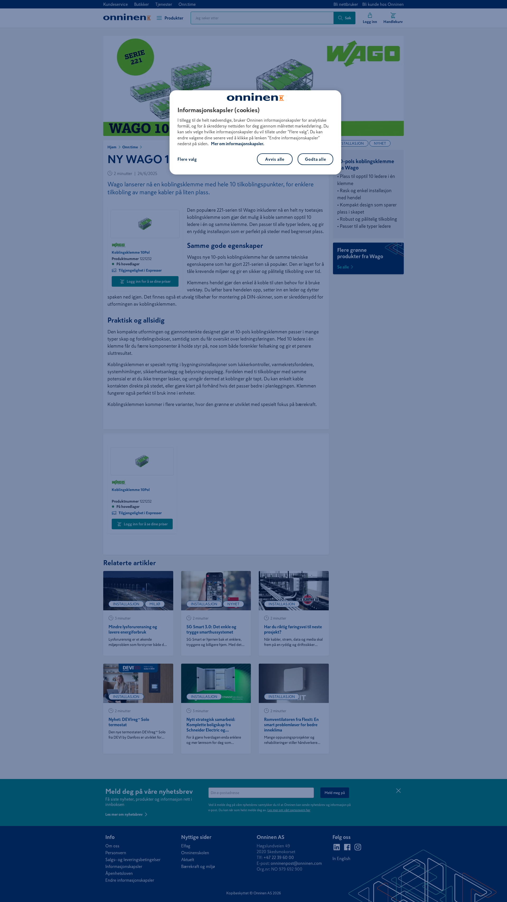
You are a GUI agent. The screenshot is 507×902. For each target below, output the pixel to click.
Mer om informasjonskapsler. (237, 143)
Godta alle (315, 159)
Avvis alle (274, 159)
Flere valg (187, 159)
